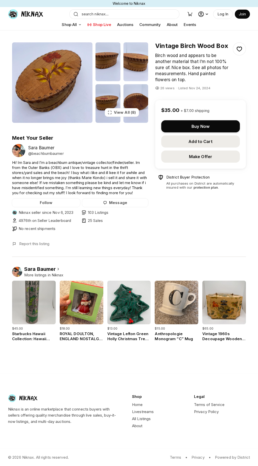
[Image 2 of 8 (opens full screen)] (107, 61)
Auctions (125, 24)
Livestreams (143, 411)
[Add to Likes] (239, 48)
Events (190, 24)
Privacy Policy (206, 411)
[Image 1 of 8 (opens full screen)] (52, 82)
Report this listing (34, 243)
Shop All (69, 24)
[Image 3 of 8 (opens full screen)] (135, 61)
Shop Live (102, 24)
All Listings (141, 418)
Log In (223, 14)
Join (242, 14)
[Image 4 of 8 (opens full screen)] (107, 103)
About (172, 24)
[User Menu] (204, 14)
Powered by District (232, 457)
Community (150, 24)
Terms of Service (209, 404)
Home (137, 404)
